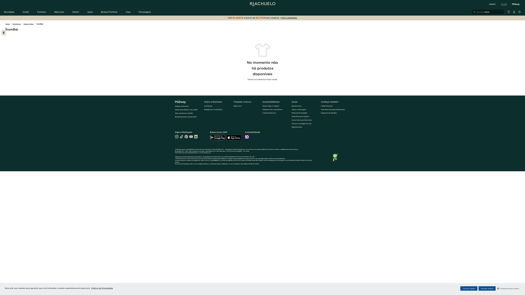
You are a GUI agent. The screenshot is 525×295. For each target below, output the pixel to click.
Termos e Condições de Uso (301, 124)
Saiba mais (237, 106)
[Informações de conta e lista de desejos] (514, 12)
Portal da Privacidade (299, 113)
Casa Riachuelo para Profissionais (333, 109)
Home (7, 24)
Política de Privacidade (102, 288)
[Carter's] (492, 4)
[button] (508, 288)
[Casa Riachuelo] (504, 4)
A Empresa (208, 106)
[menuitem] (9, 12)
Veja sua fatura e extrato (184, 113)
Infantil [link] (75, 12)
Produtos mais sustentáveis (272, 109)
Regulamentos (297, 127)
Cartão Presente (327, 106)
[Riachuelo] (262, 4)
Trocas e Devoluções (299, 109)
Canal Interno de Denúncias (302, 120)
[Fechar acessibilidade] (6, 28)
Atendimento (296, 106)
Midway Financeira (182, 106)
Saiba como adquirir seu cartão (186, 110)
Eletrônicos (17, 24)
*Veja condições (288, 17)
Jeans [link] (90, 12)
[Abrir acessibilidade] (3, 33)
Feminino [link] (41, 12)
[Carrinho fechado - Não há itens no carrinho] (519, 12)
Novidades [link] (9, 12)
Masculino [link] (59, 12)
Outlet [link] (26, 12)
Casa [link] (128, 12)
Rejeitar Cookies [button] (487, 288)
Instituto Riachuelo (269, 113)
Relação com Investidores (213, 109)
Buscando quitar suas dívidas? (186, 117)
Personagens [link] (145, 12)
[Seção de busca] (488, 12)
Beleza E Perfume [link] (109, 12)
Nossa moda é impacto (270, 106)
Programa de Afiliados (329, 113)
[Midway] (515, 4)
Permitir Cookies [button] (469, 288)
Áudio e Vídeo (29, 24)
